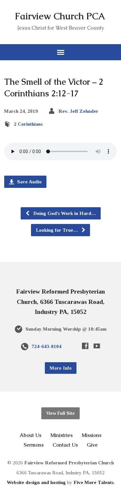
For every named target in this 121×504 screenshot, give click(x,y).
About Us (30, 435)
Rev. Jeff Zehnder (78, 111)
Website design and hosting (36, 482)
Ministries (61, 435)
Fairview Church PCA (60, 16)
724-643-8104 (46, 346)
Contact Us (65, 445)
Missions (91, 435)
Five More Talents (94, 482)
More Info (61, 368)
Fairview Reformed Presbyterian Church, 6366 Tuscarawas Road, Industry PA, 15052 (60, 301)
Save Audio (29, 181)
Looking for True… (57, 230)
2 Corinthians (28, 124)
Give (92, 445)
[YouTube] (97, 346)
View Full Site (60, 413)
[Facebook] (85, 346)
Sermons (34, 445)
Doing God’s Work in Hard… (64, 213)
